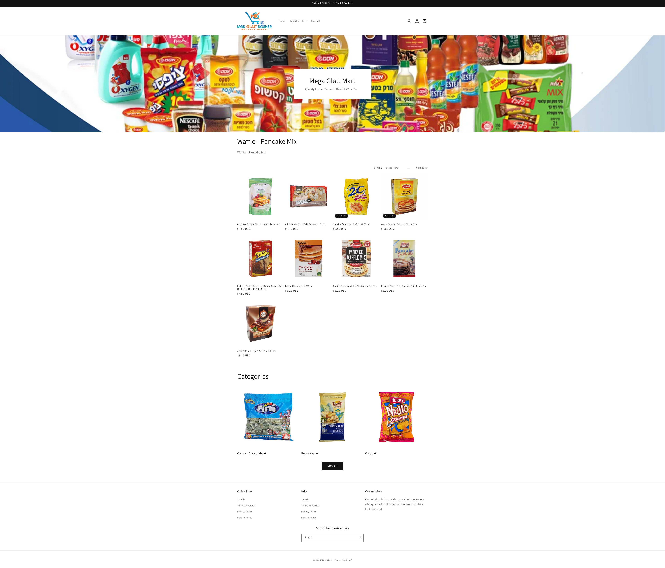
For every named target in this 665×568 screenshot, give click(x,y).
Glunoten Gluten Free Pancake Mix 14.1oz (258, 224)
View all (333, 465)
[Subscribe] (359, 538)
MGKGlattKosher (326, 560)
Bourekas (307, 453)
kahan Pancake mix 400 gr (298, 286)
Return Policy (244, 517)
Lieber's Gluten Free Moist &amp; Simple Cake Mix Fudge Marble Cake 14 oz (260, 287)
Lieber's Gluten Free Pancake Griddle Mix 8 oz (404, 286)
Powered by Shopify (344, 560)
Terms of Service (246, 505)
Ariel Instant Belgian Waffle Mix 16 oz (256, 351)
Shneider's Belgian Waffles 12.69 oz (351, 224)
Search (241, 499)
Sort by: (378, 167)
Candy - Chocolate (250, 453)
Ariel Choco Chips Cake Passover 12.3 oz (305, 224)
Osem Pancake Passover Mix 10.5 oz (399, 224)
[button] (298, 21)
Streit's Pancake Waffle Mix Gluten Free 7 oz (355, 286)
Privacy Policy (244, 511)
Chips (369, 453)
